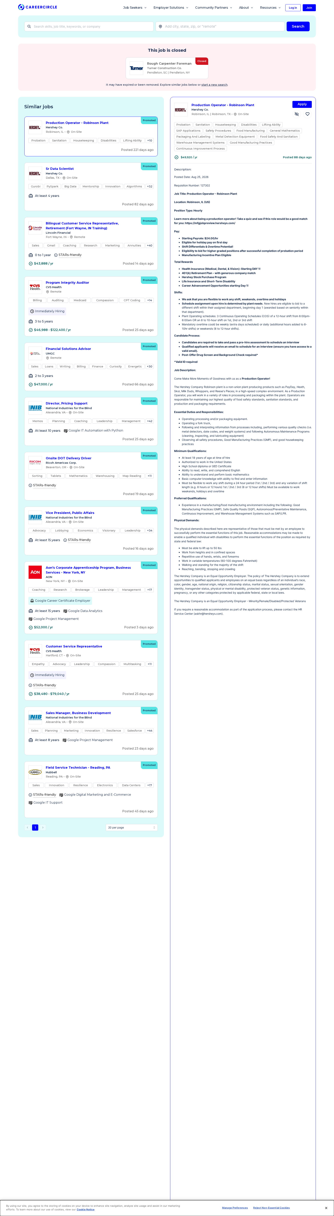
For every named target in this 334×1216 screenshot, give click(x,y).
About (244, 7)
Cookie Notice (86, 1209)
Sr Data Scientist (60, 169)
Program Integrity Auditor (67, 282)
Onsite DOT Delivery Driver (68, 458)
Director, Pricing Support (66, 403)
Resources (268, 7)
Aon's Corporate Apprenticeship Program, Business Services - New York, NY (88, 570)
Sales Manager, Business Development (78, 713)
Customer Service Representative (74, 646)
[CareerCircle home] (37, 8)
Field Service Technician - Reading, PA (78, 767)
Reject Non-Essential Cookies (271, 1207)
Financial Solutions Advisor (68, 349)
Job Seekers (132, 7)
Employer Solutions (168, 7)
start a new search (214, 84)
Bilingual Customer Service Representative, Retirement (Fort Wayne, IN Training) (82, 226)
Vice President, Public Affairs (70, 513)
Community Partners (211, 7)
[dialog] (167, 1208)
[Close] (326, 1208)
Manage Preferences (235, 1207)
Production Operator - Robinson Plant (77, 123)
